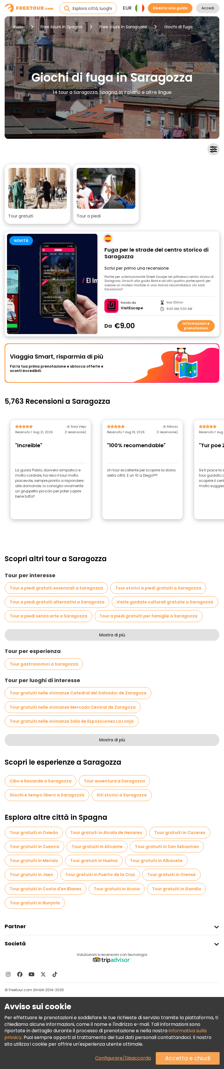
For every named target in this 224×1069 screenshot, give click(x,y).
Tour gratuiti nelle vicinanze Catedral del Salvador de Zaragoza (78, 693)
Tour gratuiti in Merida (34, 860)
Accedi (208, 8)
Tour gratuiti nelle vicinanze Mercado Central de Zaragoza (73, 707)
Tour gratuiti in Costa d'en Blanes (45, 889)
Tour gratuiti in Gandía (176, 889)
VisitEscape (132, 308)
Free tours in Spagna (61, 27)
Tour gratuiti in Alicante (97, 846)
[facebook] (19, 974)
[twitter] (43, 974)
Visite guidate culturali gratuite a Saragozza (165, 602)
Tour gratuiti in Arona (117, 889)
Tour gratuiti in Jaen (31, 874)
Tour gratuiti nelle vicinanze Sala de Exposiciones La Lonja (72, 721)
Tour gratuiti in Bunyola (35, 903)
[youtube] (31, 974)
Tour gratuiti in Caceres (179, 832)
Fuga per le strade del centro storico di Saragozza (156, 253)
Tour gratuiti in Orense (171, 874)
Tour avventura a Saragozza (114, 781)
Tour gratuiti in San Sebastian (167, 846)
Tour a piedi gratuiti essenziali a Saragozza (56, 588)
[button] (37, 194)
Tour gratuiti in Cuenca (34, 846)
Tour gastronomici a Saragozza (44, 664)
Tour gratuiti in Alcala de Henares (106, 832)
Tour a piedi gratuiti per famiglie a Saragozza (148, 616)
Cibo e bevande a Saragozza (40, 781)
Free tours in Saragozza (123, 27)
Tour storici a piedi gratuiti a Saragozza (158, 588)
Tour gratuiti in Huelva (94, 860)
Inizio (18, 27)
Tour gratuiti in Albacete (156, 860)
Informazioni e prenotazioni (196, 326)
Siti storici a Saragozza (122, 795)
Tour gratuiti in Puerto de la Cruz (100, 874)
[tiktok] (54, 974)
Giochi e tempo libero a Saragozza (47, 795)
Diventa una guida (170, 8)
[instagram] (8, 974)
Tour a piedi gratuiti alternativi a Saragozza (57, 602)
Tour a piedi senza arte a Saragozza (48, 616)
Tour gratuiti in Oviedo (34, 832)
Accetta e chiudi (187, 1058)
